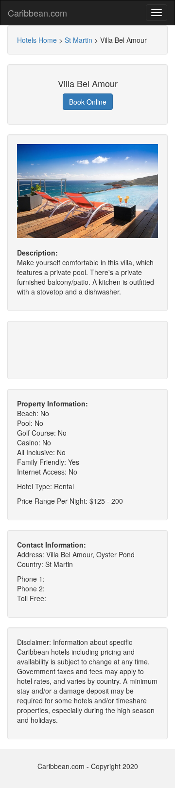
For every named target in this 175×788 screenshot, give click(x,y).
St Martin (78, 40)
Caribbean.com (37, 12)
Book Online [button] (87, 102)
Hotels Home (37, 40)
